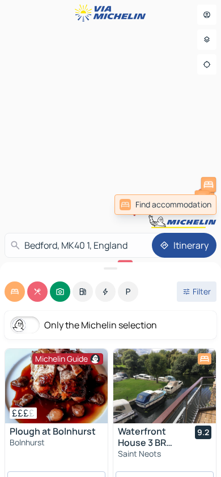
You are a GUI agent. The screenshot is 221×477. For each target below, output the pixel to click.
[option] (15, 291)
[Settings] (206, 39)
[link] (165, 204)
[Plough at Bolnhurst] (56, 386)
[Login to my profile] (206, 15)
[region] (56, 386)
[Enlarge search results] (110, 268)
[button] (208, 184)
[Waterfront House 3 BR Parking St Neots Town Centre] (164, 386)
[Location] (206, 64)
